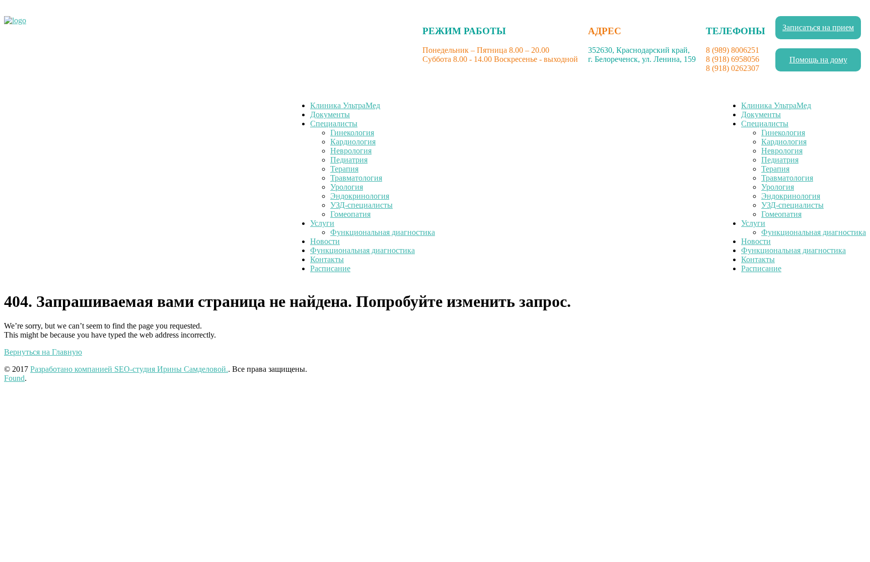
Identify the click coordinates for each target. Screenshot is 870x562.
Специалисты (333, 123)
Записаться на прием (818, 27)
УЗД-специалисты (361, 205)
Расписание (330, 268)
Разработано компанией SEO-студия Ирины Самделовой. (129, 369)
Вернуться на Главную (43, 352)
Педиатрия (349, 159)
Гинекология (352, 132)
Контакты (327, 259)
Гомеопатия (350, 214)
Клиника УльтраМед (345, 105)
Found (14, 378)
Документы (330, 114)
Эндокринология (359, 196)
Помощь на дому (818, 59)
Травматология (356, 178)
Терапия (344, 169)
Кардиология (353, 141)
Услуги (322, 223)
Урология (346, 187)
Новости (325, 241)
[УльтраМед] (15, 20)
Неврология (351, 150)
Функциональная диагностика (382, 232)
